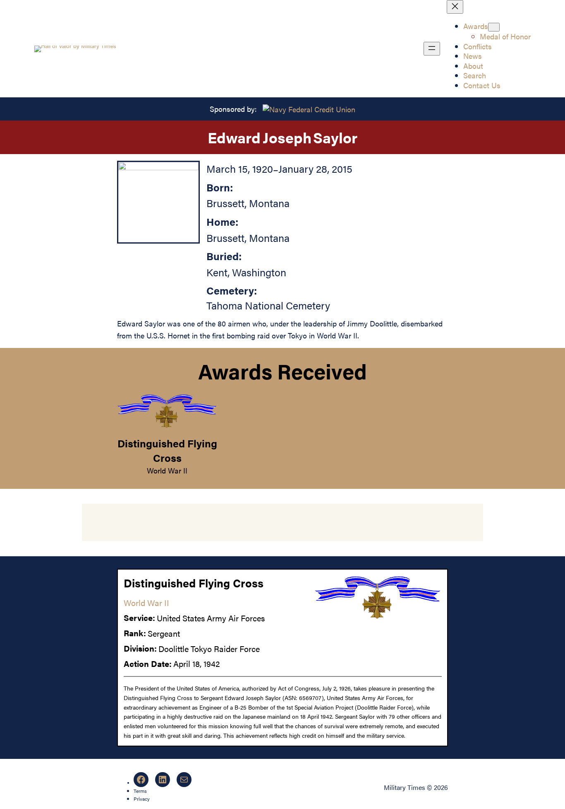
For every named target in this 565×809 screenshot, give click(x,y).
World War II (167, 470)
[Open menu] (432, 49)
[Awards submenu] (494, 27)
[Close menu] (455, 7)
